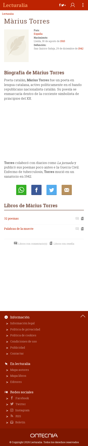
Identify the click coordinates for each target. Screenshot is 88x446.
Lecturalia (8, 14)
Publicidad (17, 347)
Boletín (20, 422)
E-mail (67, 190)
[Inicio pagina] (83, 316)
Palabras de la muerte (19, 229)
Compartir (36, 190)
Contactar (17, 353)
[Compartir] (62, 5)
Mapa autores (19, 370)
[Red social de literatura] (15, 5)
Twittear (51, 190)
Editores (16, 382)
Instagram (22, 410)
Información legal (22, 323)
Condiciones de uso (23, 341)
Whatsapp (21, 190)
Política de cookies (23, 335)
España (38, 34)
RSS (18, 416)
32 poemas (11, 218)
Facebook (22, 398)
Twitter (20, 404)
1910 (62, 41)
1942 (80, 48)
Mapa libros (18, 376)
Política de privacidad (25, 329)
